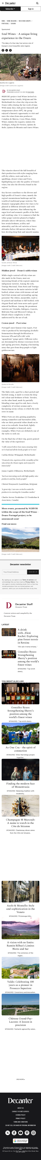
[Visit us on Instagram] (33, 1132)
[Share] (3, 50)
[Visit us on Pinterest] (27, 1132)
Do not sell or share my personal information (20, 1125)
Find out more (9, 524)
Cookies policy (20, 1115)
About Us (20, 1108)
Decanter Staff (14, 90)
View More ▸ (20, 1079)
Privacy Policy (20, 1118)
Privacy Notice (30, 582)
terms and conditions (20, 1122)
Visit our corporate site (28, 1148)
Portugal (5, 23)
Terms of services (28, 580)
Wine (3, 21)
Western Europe (25, 21)
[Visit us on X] (7, 1132)
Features (30, 92)
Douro (13, 23)
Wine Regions (12, 21)
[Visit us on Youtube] (20, 1132)
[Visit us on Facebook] (14, 1132)
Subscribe (9, 8)
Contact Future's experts (20, 1111)
